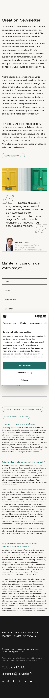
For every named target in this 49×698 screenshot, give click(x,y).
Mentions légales (10, 652)
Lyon (14, 633)
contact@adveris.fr (17, 674)
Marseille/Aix (11, 636)
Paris (5, 633)
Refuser (24, 380)
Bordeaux (29, 636)
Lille (22, 633)
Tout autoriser (24, 365)
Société (9, 309)
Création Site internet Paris (14, 660)
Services (32, 660)
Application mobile (10, 658)
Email (8, 290)
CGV (23, 652)
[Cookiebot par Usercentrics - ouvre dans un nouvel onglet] (35, 316)
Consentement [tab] (9, 323)
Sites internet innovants (31, 658)
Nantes (33, 633)
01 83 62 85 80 (13, 667)
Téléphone (10, 300)
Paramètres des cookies (28, 649)
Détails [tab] (23, 323)
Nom (7, 281)
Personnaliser (23, 373)
